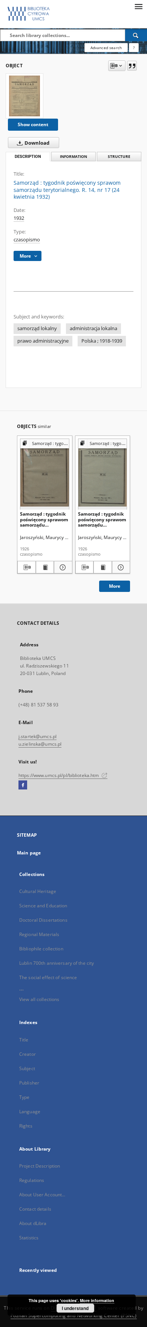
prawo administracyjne (43, 341)
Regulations (31, 1180)
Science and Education (43, 905)
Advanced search (106, 47)
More (114, 586)
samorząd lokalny (37, 328)
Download (36, 143)
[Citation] (132, 66)
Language (29, 1111)
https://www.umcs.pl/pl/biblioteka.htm (59, 775)
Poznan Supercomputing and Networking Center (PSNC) (74, 1315)
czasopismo (27, 239)
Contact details (35, 1209)
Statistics (28, 1237)
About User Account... (42, 1194)
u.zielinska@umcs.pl (39, 744)
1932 (19, 218)
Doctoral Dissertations (43, 920)
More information (97, 1300)
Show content (33, 124)
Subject (27, 1068)
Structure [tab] (119, 156)
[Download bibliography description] (26, 567)
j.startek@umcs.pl (37, 736)
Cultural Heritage (37, 891)
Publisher (29, 1083)
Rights (25, 1126)
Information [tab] (73, 156)
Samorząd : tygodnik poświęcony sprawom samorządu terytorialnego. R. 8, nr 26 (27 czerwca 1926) (44, 519)
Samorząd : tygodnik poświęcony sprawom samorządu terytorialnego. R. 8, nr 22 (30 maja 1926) (102, 519)
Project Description (39, 1166)
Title (24, 1040)
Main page (29, 853)
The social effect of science (48, 977)
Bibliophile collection (41, 948)
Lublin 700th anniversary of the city (56, 963)
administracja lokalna (93, 328)
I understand (75, 1308)
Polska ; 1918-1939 (101, 341)
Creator (27, 1054)
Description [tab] (28, 156)
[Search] (136, 35)
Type (24, 1097)
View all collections (39, 999)
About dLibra (32, 1223)
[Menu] (138, 6)
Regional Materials (39, 934)
